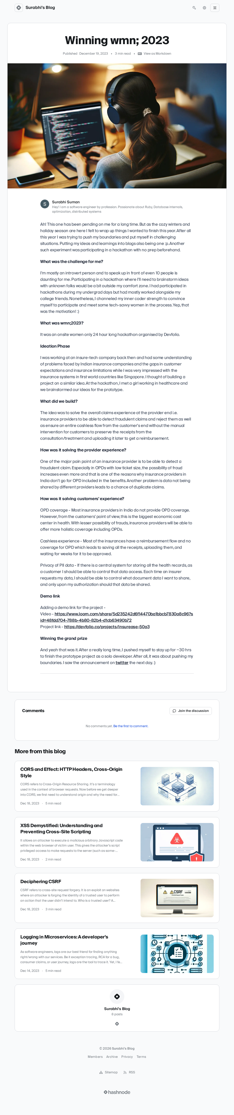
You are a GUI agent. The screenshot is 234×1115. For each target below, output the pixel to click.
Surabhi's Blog (40, 8)
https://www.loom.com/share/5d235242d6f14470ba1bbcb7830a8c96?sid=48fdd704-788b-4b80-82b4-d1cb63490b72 (116, 617)
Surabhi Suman (66, 202)
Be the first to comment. (130, 726)
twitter (122, 662)
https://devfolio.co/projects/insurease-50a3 (107, 626)
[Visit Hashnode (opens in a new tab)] (117, 1092)
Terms (141, 1057)
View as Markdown (157, 53)
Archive (112, 1057)
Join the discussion (193, 711)
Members (95, 1057)
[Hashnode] (117, 1024)
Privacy (127, 1057)
